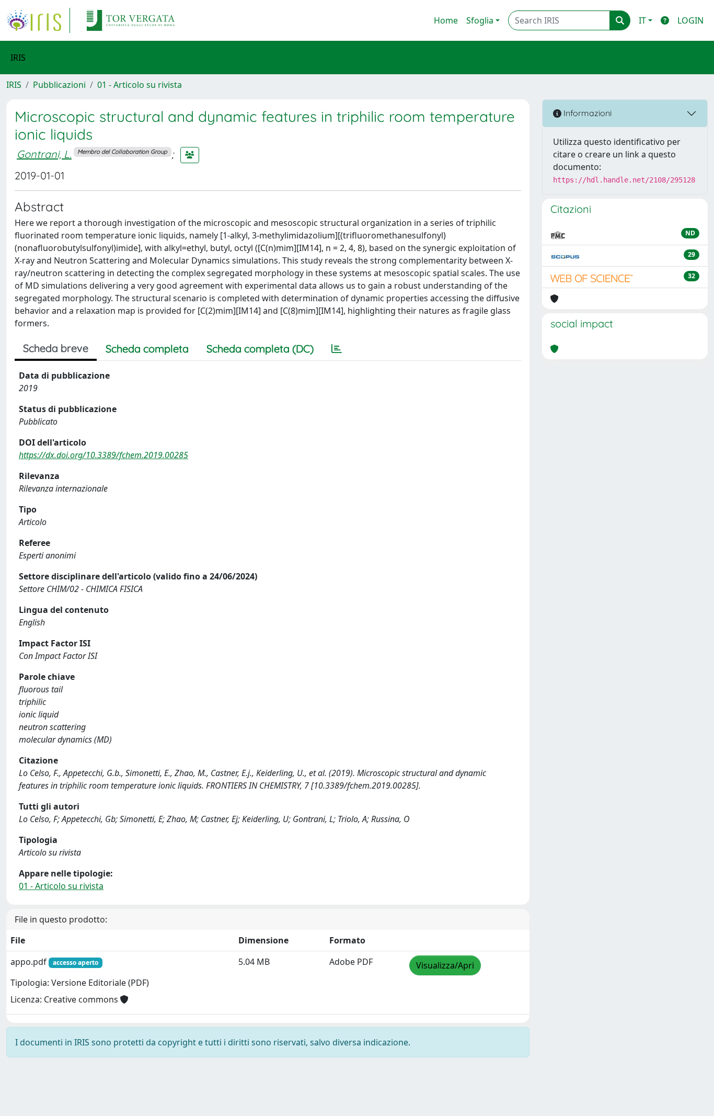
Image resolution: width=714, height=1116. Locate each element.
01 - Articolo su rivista (139, 84)
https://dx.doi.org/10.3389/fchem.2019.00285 (103, 455)
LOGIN (690, 20)
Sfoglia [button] (479, 20)
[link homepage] (38, 20)
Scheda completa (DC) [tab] (260, 348)
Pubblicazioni (59, 84)
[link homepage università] (130, 20)
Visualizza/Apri (445, 965)
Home (446, 20)
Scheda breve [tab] (55, 348)
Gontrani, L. (44, 154)
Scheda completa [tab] (147, 348)
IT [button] (642, 20)
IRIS (13, 84)
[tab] (337, 349)
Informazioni (586, 113)
